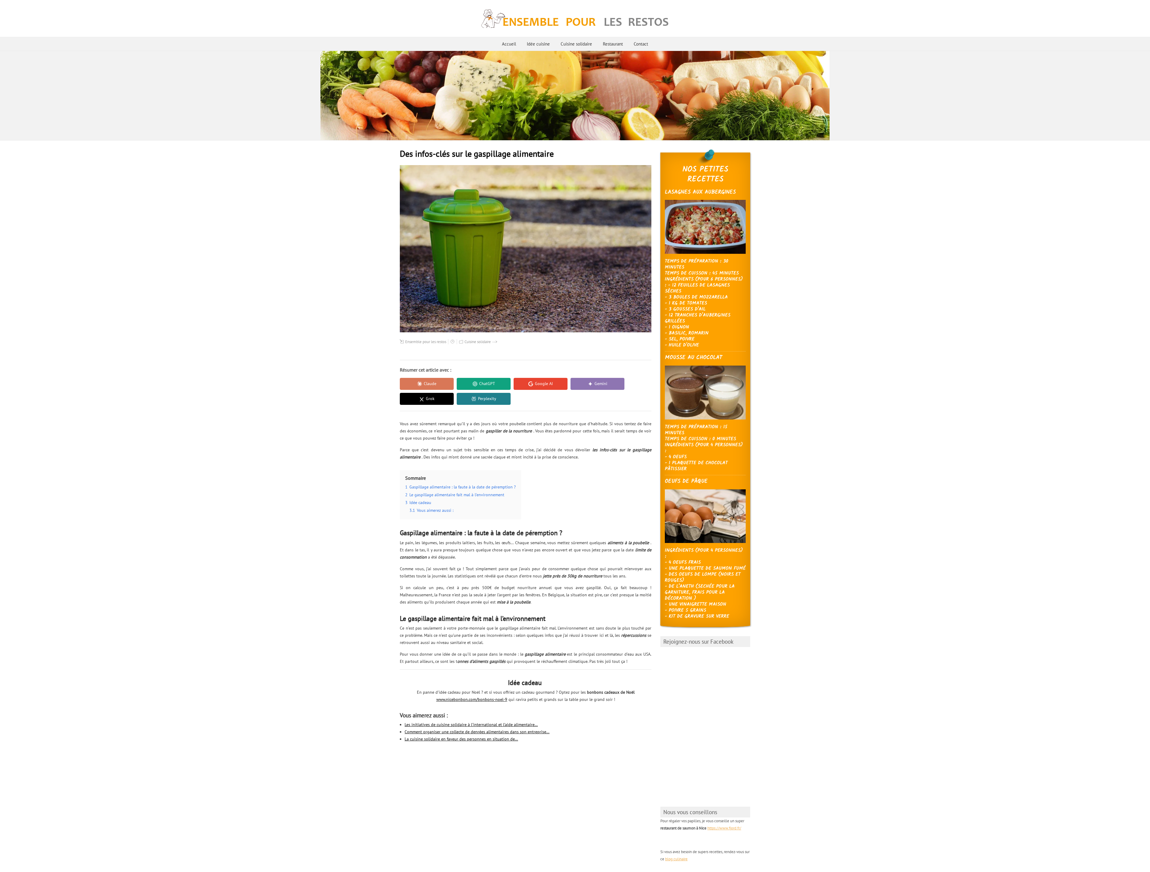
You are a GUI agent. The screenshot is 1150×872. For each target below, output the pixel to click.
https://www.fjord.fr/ (724, 828)
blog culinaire (676, 859)
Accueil (509, 44)
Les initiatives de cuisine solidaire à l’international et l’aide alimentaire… (471, 724)
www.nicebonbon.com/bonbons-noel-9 (471, 699)
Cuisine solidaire (576, 44)
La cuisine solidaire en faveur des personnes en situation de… (461, 739)
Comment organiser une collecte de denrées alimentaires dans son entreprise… (477, 731)
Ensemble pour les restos (425, 341)
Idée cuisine (538, 44)
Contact (641, 44)
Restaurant (613, 44)
